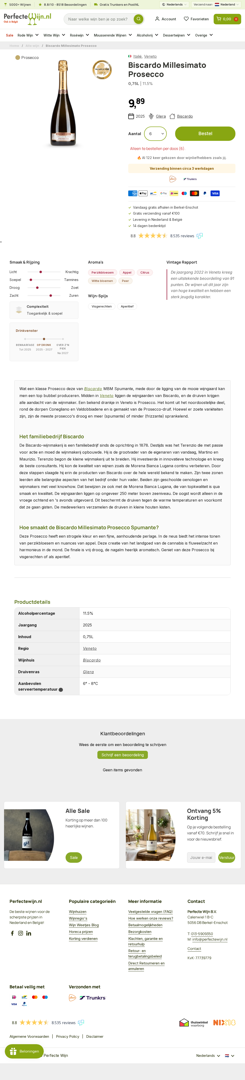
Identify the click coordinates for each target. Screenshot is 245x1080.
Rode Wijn (25, 35)
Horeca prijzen (81, 931)
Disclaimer (94, 1036)
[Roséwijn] (88, 35)
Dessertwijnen (174, 35)
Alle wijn (32, 46)
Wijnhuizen (77, 911)
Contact (194, 948)
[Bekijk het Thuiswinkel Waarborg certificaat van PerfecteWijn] (193, 1022)
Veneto (150, 56)
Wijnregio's (78, 918)
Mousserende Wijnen (110, 35)
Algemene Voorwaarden (29, 1036)
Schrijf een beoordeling (122, 754)
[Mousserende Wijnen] (131, 35)
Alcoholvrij (145, 35)
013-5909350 (202, 933)
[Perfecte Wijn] (27, 19)
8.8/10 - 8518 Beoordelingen (65, 4)
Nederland (214, 4)
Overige (201, 35)
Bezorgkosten (139, 931)
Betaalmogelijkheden (145, 925)
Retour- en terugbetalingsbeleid (145, 953)
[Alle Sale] (61, 835)
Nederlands (175, 4)
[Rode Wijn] (37, 35)
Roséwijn (77, 35)
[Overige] (212, 35)
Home (14, 46)
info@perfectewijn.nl (210, 939)
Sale (9, 35)
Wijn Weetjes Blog (84, 925)
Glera (161, 116)
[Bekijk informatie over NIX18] (224, 1023)
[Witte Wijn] (64, 35)
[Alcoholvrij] (157, 35)
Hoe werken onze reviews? (150, 918)
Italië (137, 56)
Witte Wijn (52, 35)
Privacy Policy (67, 1036)
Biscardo (185, 116)
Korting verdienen (83, 938)
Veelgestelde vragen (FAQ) (150, 911)
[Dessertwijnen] (189, 35)
